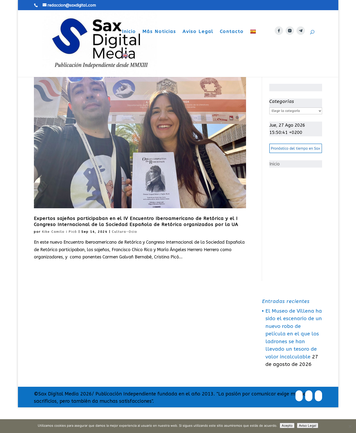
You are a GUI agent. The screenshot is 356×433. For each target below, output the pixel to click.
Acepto (287, 425)
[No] (350, 426)
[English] (125, 65)
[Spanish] (253, 41)
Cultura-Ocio (124, 231)
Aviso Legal (198, 32)
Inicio (129, 32)
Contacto (232, 32)
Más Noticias (159, 32)
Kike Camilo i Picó (59, 231)
